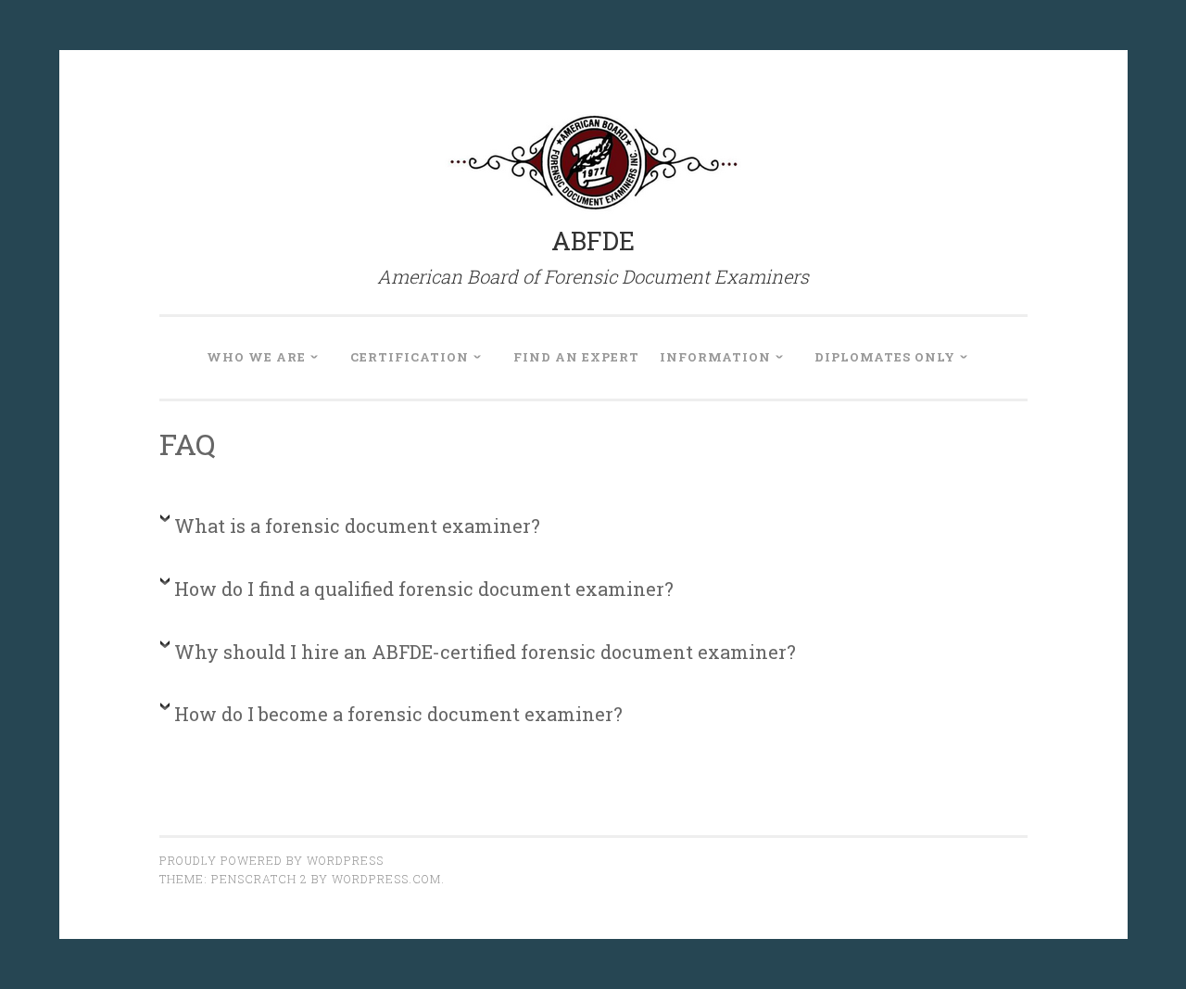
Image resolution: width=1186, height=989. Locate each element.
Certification (409, 357)
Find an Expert (576, 357)
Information (715, 357)
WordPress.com (386, 878)
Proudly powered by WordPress (271, 860)
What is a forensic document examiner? (357, 526)
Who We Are (256, 357)
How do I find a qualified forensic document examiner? (424, 589)
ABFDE (593, 240)
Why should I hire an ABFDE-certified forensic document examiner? (485, 652)
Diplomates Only (884, 357)
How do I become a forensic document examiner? (398, 714)
